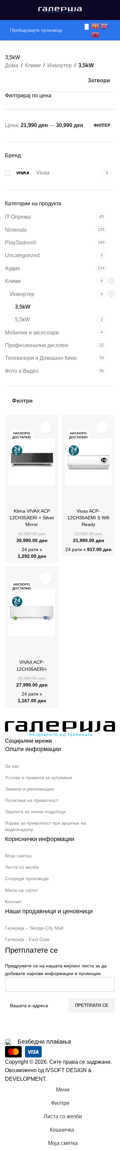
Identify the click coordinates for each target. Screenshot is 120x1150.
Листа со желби (22, 867)
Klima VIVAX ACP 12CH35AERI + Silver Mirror (31, 517)
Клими (33, 65)
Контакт (13, 901)
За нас (12, 766)
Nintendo (16, 230)
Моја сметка (18, 855)
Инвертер (59, 65)
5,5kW (22, 319)
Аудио (12, 268)
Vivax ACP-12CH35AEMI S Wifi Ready (88, 517)
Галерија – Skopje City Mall (34, 928)
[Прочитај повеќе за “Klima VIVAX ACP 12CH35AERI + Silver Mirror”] (15, 498)
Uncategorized (22, 255)
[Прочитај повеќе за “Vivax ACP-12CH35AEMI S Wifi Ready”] (71, 498)
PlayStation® (20, 242)
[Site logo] (60, 9)
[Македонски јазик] (95, 25)
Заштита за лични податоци (35, 811)
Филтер (102, 125)
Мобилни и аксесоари (32, 332)
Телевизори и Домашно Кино (41, 358)
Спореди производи (27, 878)
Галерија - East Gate (27, 939)
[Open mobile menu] (8, 10)
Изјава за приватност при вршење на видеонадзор (45, 826)
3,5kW (22, 307)
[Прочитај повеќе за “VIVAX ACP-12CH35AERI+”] (15, 649)
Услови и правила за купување (38, 777)
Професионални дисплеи (36, 345)
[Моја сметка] (112, 10)
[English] (104, 25)
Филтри (22, 401)
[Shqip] (95, 34)
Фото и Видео (22, 371)
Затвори (99, 80)
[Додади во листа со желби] (46, 427)
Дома (11, 65)
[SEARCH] (87, 27)
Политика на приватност (31, 800)
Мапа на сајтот (21, 890)
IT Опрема (18, 217)
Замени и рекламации (29, 789)
